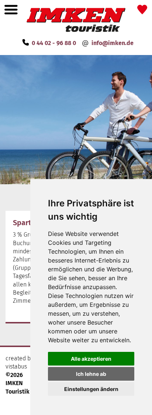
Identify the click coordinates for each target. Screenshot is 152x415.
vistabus (16, 366)
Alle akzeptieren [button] (91, 359)
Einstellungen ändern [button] (91, 389)
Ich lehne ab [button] (91, 374)
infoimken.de (112, 43)
